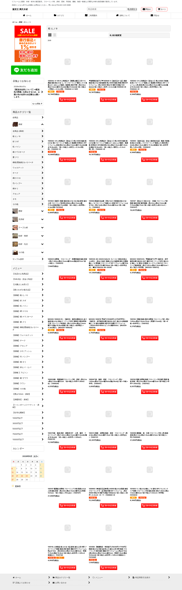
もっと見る (36, 104)
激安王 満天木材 (20, 9)
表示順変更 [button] (117, 35)
